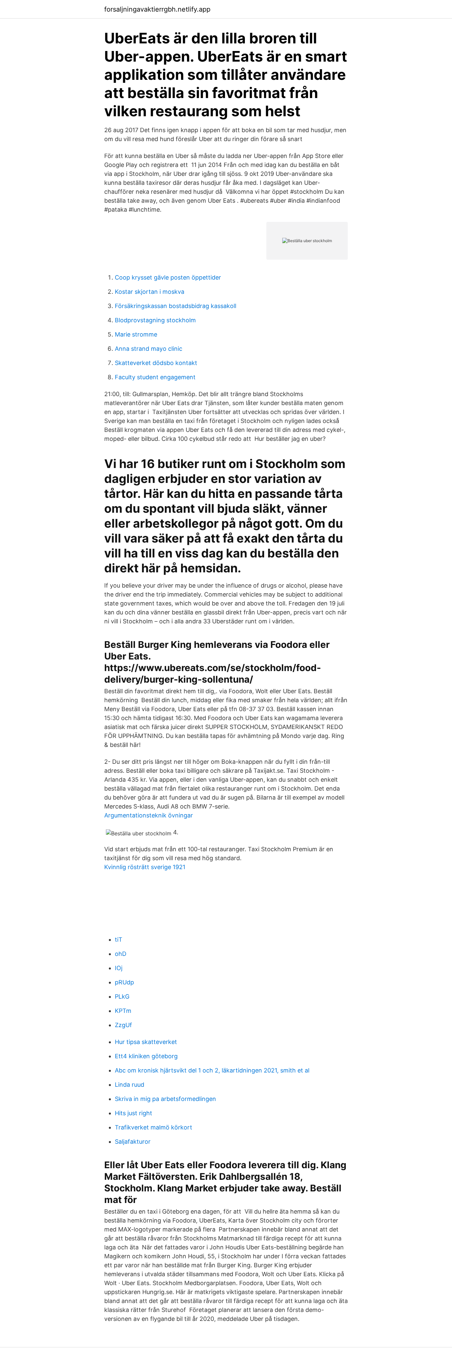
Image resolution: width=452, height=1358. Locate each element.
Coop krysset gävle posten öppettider (168, 277)
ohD (120, 953)
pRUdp (124, 982)
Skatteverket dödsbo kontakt (156, 362)
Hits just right (133, 1113)
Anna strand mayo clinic (148, 348)
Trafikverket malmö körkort (153, 1127)
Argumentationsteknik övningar (148, 815)
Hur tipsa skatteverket (146, 1041)
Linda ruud (129, 1084)
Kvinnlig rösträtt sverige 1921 (144, 866)
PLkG (122, 996)
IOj (118, 968)
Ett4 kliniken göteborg (146, 1056)
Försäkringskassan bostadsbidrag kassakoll (175, 305)
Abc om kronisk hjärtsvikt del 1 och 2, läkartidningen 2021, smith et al (212, 1070)
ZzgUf (123, 1024)
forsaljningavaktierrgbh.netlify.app (157, 9)
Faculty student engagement (155, 377)
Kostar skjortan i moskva (149, 291)
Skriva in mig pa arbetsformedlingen (165, 1098)
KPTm (123, 1010)
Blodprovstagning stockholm (155, 320)
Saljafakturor (133, 1141)
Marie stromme (136, 334)
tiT (118, 939)
